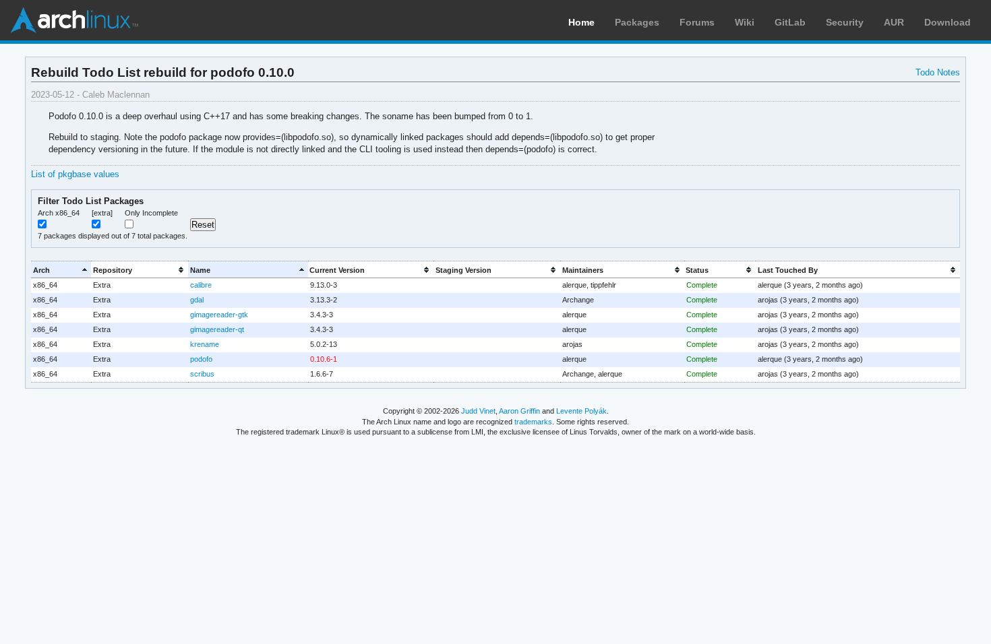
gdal (197, 300)
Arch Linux (74, 20)
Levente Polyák (581, 411)
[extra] (102, 213)
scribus (202, 374)
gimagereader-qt (217, 329)
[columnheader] (61, 269)
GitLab (790, 22)
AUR (894, 22)
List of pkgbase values (75, 174)
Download (947, 22)
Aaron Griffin (519, 411)
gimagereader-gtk (219, 315)
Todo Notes (937, 72)
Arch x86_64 (59, 213)
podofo (201, 359)
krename (204, 344)
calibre (201, 285)
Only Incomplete (151, 213)
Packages (637, 22)
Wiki (744, 22)
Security (845, 22)
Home (581, 22)
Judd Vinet (478, 411)
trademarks (533, 422)
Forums (697, 22)
